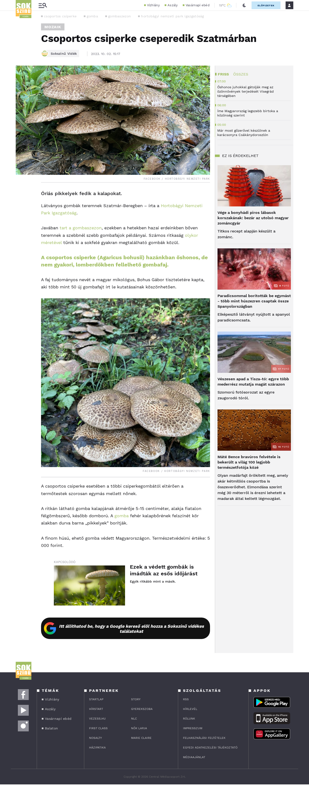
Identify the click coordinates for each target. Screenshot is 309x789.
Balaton (51, 728)
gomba (92, 16)
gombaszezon (119, 16)
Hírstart (96, 709)
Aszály (173, 5)
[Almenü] (42, 5)
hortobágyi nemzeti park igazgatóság (172, 16)
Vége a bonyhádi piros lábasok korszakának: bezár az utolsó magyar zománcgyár (253, 217)
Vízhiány (153, 5)
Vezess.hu (97, 718)
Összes (240, 74)
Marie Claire (141, 738)
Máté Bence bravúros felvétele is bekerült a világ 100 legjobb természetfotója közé (249, 462)
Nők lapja (139, 728)
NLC (134, 718)
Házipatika (97, 747)
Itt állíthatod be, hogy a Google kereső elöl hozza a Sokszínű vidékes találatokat (131, 629)
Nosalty (95, 738)
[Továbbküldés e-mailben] (21, 208)
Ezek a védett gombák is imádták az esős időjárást (163, 570)
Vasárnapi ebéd (198, 5)
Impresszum (192, 728)
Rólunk (189, 718)
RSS (186, 699)
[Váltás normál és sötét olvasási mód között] (244, 5)
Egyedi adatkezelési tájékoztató (210, 747)
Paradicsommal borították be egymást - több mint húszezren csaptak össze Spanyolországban (254, 301)
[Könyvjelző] (21, 222)
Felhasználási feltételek (204, 738)
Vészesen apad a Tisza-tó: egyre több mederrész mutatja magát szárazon (253, 382)
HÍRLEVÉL (190, 709)
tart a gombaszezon (81, 227)
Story (135, 699)
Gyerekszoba (142, 709)
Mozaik (52, 27)
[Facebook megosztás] (21, 195)
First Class (98, 728)
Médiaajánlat (194, 757)
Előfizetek (266, 5)
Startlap (96, 699)
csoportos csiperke (60, 16)
